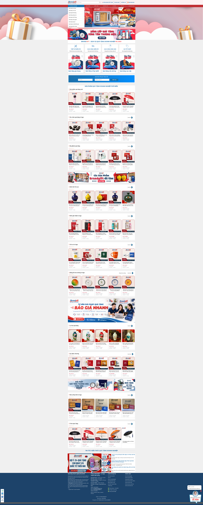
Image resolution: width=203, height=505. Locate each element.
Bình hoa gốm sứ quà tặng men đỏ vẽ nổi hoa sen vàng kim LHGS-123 (101, 344)
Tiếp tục (114, 79)
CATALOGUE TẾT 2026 (108, 2)
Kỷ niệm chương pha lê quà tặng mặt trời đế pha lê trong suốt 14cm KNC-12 (87, 371)
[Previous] (84, 17)
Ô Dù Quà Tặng (74, 423)
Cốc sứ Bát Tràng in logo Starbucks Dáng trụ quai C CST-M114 (100, 263)
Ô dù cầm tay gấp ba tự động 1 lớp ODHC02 (128, 442)
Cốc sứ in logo (74, 244)
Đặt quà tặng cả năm (111, 482)
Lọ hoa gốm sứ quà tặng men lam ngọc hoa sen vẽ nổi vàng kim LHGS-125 (74, 344)
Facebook (95, 492)
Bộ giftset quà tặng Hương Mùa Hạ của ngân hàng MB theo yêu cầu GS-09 (127, 164)
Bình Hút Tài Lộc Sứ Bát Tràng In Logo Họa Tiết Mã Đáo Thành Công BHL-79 (114, 205)
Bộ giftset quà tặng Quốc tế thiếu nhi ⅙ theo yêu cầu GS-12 (88, 164)
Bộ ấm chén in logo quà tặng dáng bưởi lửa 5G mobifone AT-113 (128, 135)
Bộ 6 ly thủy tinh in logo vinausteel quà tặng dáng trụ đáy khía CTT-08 (74, 413)
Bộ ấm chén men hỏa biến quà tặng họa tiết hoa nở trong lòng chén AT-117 (74, 135)
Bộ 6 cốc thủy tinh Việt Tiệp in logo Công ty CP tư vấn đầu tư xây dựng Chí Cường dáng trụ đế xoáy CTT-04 (101, 413)
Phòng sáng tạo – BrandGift (113, 488)
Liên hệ (109, 477)
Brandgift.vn (96, 490)
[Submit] (100, 2)
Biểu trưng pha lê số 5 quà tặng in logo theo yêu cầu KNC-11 (114, 371)
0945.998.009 (131, 2)
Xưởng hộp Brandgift (112, 491)
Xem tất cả (129, 117)
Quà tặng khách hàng (73, 26)
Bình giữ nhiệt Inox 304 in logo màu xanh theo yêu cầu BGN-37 (115, 234)
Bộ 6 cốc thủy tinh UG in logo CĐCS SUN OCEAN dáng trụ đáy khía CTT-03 (128, 413)
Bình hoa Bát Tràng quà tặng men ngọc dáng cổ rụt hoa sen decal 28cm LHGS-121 (128, 344)
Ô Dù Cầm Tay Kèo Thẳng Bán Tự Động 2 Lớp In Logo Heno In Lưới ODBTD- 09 (128, 107)
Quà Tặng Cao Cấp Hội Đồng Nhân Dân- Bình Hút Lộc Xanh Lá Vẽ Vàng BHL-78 (128, 205)
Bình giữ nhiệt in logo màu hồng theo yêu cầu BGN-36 (127, 234)
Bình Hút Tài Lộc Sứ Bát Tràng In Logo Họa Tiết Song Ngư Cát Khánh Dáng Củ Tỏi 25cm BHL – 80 (101, 205)
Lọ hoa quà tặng (74, 325)
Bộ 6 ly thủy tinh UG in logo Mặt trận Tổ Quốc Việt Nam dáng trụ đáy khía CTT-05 (88, 413)
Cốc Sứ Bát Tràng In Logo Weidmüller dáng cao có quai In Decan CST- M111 (114, 263)
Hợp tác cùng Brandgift (112, 479)
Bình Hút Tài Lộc (74, 187)
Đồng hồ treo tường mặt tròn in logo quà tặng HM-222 (115, 290)
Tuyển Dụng (110, 485)
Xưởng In (123, 2)
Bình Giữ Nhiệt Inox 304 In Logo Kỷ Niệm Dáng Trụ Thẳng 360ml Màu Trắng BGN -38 (101, 234)
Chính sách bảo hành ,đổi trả (130, 480)
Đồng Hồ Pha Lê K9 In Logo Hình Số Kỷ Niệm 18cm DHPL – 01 (128, 371)
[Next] (134, 220)
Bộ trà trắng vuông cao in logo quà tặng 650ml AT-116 (88, 135)
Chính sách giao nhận (129, 477)
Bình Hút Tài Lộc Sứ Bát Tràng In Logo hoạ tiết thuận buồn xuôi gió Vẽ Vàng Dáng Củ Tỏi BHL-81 (88, 205)
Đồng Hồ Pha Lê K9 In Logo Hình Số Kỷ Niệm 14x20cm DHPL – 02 (101, 371)
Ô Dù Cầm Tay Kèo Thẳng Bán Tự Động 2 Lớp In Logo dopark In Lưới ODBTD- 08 (101, 442)
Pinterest (92, 493)
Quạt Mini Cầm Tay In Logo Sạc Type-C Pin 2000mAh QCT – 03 (74, 107)
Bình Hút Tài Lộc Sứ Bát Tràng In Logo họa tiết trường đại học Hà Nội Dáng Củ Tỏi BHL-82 (74, 205)
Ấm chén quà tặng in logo (77, 117)
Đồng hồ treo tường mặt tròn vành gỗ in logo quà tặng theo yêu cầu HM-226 (128, 290)
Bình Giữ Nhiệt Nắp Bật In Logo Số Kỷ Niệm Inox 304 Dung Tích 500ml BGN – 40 (74, 234)
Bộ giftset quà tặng (75, 146)
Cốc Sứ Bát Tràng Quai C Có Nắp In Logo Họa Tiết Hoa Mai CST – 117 (88, 107)
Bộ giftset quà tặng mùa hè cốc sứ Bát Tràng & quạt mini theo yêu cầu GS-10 (114, 164)
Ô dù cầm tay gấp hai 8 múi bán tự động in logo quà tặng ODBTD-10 (114, 107)
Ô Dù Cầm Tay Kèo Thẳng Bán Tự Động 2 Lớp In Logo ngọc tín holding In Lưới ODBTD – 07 (114, 442)
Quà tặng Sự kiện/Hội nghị (74, 24)
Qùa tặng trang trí (72, 21)
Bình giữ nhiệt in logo (75, 215)
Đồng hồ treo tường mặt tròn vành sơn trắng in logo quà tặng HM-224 (88, 290)
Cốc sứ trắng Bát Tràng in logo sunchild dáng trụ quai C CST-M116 (74, 263)
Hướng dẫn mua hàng (129, 479)
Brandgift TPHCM (94, 482)
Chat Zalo (2, 494)
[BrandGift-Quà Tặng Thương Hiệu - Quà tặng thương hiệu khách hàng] (72, 2)
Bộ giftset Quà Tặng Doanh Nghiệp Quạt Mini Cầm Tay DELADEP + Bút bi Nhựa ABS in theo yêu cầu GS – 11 (101, 164)
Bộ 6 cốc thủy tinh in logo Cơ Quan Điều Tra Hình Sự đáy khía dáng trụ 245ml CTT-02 (114, 413)
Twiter (99, 492)
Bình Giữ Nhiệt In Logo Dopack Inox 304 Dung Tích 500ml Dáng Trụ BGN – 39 (87, 234)
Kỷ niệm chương (74, 353)
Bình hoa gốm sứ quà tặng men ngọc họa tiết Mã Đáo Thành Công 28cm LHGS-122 (114, 344)
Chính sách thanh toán (129, 485)
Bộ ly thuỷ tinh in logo (76, 394)
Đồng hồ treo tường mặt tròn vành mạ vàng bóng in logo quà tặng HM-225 (75, 290)
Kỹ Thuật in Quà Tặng (113, 489)
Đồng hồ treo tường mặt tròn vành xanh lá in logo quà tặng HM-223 (101, 290)
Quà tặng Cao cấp (72, 10)
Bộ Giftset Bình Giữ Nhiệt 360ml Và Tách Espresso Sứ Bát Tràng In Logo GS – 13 (101, 107)
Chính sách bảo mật (128, 482)
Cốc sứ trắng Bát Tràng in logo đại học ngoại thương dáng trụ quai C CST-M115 (88, 263)
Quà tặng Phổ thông (72, 12)
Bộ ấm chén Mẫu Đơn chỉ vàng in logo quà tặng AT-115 (101, 135)
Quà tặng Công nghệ (73, 19)
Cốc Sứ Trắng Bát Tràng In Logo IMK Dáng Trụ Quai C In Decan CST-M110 (128, 263)
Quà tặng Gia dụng (72, 8)
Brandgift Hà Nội (94, 477)
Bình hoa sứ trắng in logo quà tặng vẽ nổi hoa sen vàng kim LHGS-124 (87, 344)
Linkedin (101, 492)
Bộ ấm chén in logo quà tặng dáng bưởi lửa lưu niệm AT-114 (114, 135)
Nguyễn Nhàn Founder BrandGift (74, 489)
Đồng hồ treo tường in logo (77, 272)
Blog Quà (117, 2)
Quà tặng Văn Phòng (73, 17)
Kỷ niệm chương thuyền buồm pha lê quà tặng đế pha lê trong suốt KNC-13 (74, 371)
